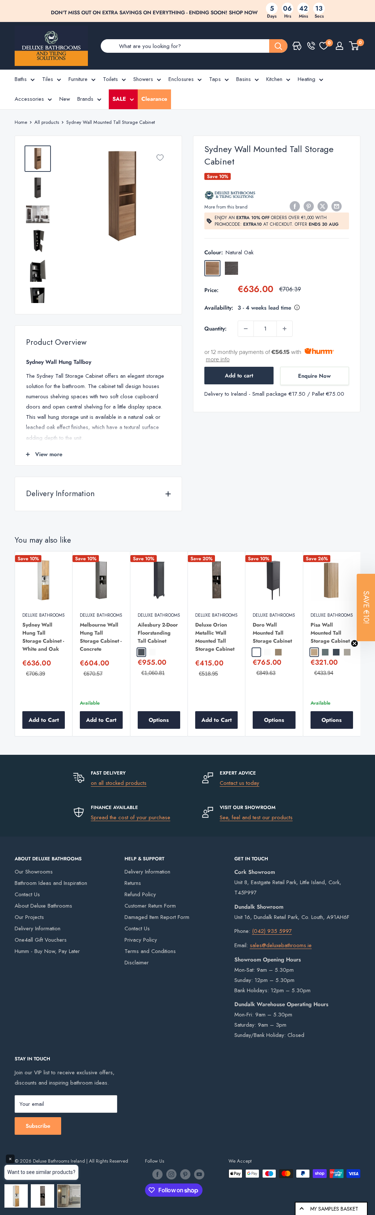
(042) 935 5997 (272, 931)
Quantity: (215, 329)
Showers (143, 79)
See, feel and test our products (256, 817)
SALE (119, 99)
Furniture (78, 79)
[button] (366, 607)
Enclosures (181, 79)
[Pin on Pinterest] (309, 206)
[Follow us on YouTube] (199, 1174)
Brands (85, 99)
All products (46, 122)
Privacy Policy (141, 940)
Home (21, 122)
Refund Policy (140, 894)
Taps (215, 79)
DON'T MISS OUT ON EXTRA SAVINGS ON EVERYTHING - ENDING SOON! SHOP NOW (154, 12)
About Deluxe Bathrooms (43, 906)
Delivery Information (37, 928)
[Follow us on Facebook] (157, 1174)
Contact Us (27, 894)
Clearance (154, 99)
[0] (324, 46)
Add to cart (239, 376)
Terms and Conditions (150, 951)
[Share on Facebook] (295, 206)
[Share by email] (336, 206)
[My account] (339, 46)
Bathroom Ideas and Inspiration (51, 883)
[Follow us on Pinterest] (185, 1174)
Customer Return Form (150, 906)
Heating (306, 79)
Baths (21, 79)
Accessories (29, 99)
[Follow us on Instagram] (171, 1174)
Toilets (110, 79)
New (64, 99)
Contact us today (239, 783)
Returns (133, 883)
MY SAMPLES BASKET (334, 1208)
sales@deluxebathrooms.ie (281, 945)
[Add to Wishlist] (160, 157)
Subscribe (38, 1126)
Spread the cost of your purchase (130, 817)
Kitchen (274, 79)
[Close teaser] (354, 643)
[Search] (278, 46)
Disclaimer (137, 963)
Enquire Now (314, 376)
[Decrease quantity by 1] (245, 328)
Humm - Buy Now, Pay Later (47, 951)
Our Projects (29, 917)
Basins (243, 79)
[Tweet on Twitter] (323, 206)
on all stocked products (118, 783)
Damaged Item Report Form (157, 917)
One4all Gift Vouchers (41, 940)
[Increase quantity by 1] (284, 328)
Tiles (47, 79)
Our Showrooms (34, 872)
